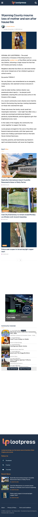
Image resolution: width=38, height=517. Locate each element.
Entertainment (7, 176)
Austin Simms (11, 26)
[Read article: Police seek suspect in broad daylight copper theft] (19, 234)
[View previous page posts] (17, 260)
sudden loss (14, 60)
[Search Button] (36, 2)
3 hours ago (5, 254)
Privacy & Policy (12, 507)
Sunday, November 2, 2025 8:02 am (13, 29)
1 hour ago (5, 219)
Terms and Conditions (25, 507)
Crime (4, 245)
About (3, 507)
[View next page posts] (20, 260)
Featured (5, 210)
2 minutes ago (5, 184)
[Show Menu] (2, 2)
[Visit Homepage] (19, 3)
